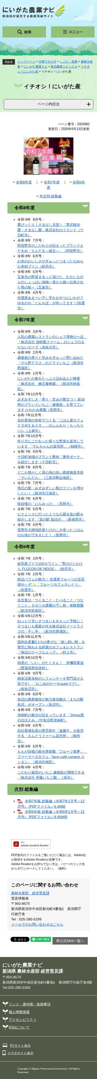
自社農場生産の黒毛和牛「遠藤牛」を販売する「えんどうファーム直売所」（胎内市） (50, 736)
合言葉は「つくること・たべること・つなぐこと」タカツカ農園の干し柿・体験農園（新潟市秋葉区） (50, 605)
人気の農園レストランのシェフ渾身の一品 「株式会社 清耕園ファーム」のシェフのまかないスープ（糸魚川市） (52, 342)
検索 (24, 32)
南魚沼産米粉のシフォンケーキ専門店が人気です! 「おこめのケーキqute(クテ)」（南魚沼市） (50, 683)
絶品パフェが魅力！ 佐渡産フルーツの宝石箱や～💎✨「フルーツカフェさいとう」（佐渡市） (51, 584)
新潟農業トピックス (64, 66)
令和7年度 (52, 182)
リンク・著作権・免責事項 (29, 1004)
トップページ (26, 61)
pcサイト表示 (20, 1045)
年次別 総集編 (50, 196)
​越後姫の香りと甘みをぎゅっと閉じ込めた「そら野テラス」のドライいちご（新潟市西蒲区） (50, 363)
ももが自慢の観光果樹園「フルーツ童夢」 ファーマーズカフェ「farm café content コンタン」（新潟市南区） (52, 756)
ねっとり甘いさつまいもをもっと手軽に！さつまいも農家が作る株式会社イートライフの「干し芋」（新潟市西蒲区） (50, 626)
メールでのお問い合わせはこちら (37, 924)
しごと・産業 (69, 61)
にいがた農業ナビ (36, 66)
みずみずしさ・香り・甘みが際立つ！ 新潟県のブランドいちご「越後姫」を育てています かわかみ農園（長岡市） (51, 404)
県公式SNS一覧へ (70, 941)
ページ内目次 (48, 104)
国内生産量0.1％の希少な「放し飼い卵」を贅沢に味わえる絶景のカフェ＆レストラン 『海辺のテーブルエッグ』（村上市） (51, 647)
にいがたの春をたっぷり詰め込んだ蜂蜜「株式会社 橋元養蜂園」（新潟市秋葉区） (48, 383)
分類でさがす (47, 61)
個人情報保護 (19, 1012)
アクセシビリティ (23, 1020)
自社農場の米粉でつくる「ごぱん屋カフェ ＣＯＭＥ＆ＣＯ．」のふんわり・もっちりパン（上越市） (50, 425)
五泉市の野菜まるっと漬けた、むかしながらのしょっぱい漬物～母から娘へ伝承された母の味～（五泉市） (50, 282)
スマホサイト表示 (20, 1053)
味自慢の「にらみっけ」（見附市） (45, 504)
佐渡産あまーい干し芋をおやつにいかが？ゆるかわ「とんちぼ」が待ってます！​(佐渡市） (51, 303)
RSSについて (19, 1027)
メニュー (73, 32)
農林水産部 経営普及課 (30, 893)
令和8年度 (24, 182)
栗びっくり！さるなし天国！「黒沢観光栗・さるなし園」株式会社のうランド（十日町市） (50, 230)
